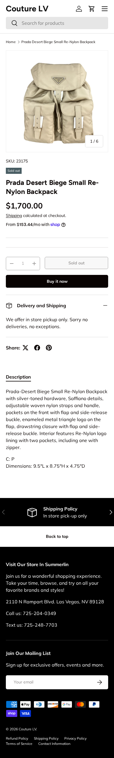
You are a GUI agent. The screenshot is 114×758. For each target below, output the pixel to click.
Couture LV (27, 729)
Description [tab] (18, 377)
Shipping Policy (46, 738)
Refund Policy (17, 738)
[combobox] (57, 23)
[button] (91, 8)
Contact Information (54, 743)
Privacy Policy (75, 738)
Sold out (76, 263)
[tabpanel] (57, 428)
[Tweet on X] (25, 348)
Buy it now (57, 281)
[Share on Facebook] (37, 348)
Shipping (14, 215)
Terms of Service (19, 743)
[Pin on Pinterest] (49, 348)
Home (11, 42)
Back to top (57, 536)
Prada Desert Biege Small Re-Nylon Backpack (58, 42)
